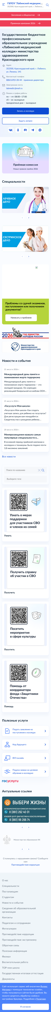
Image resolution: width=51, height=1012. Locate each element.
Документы (8, 979)
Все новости (9, 457)
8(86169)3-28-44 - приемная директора (25, 80)
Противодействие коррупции (25, 865)
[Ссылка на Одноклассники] (18, 130)
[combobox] (25, 479)
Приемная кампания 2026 (23, 23)
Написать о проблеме (21, 318)
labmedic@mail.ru (14, 88)
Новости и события (12, 903)
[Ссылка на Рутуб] (25, 130)
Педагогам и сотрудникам (16, 923)
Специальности (10, 886)
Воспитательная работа (15, 962)
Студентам (8, 897)
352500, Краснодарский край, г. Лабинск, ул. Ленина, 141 (26, 70)
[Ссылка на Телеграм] (33, 130)
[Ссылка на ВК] (11, 130)
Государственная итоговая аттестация (22, 973)
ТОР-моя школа (10, 968)
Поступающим (10, 892)
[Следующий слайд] (28, 217)
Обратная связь (10, 945)
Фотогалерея (9, 929)
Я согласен (25, 1007)
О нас (5, 880)
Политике (41, 999)
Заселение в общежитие (23, 15)
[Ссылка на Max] (40, 130)
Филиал (6, 957)
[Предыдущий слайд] (22, 827)
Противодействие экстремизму (19, 940)
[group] (25, 200)
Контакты (7, 917)
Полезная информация (14, 951)
